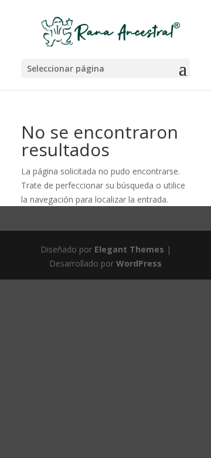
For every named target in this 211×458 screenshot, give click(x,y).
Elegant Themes (129, 249)
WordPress (139, 263)
